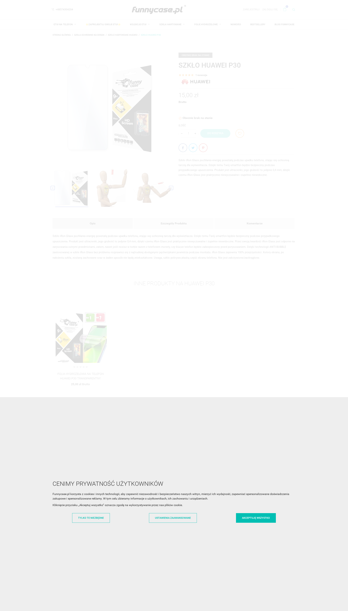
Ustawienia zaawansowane (173, 517)
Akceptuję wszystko (256, 517)
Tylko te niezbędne (91, 517)
